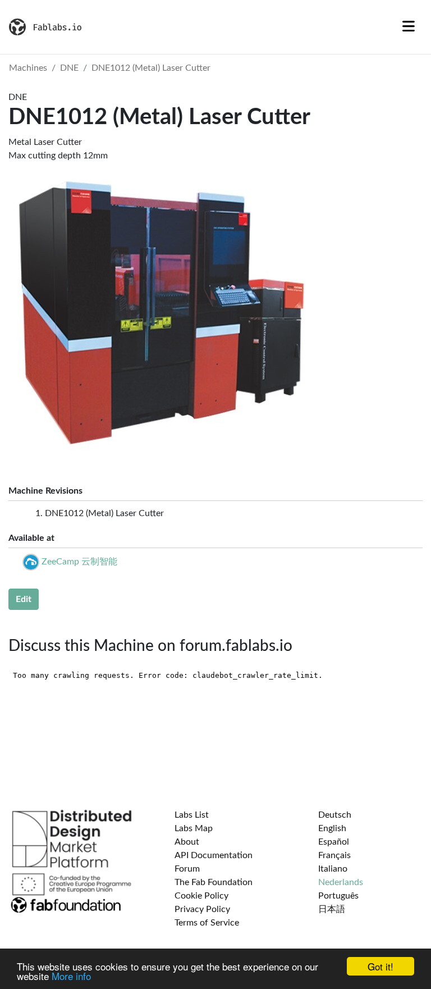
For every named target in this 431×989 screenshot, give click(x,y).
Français (334, 855)
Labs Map (194, 828)
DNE (69, 67)
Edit (23, 599)
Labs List (192, 814)
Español (333, 841)
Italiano (332, 868)
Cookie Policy (201, 895)
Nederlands (340, 882)
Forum (187, 868)
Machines (28, 67)
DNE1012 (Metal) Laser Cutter (150, 67)
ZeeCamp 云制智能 (79, 561)
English (332, 828)
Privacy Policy (202, 909)
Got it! (380, 966)
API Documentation (214, 855)
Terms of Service (207, 922)
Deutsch (334, 814)
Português (338, 895)
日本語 (331, 909)
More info (71, 976)
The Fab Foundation (214, 882)
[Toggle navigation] (408, 27)
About (187, 841)
